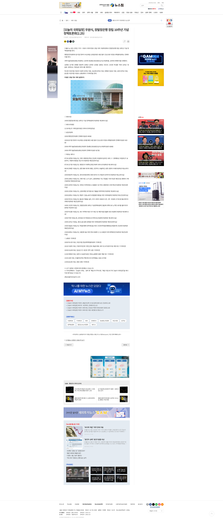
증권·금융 (129, 12)
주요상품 (69, 504)
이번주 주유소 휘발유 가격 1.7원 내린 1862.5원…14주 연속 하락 (130, 20)
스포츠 (155, 12)
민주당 (123, 321)
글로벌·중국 (108, 12)
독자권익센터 (109, 504)
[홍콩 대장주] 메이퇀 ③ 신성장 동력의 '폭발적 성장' (84, 399)
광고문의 (140, 504)
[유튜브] (147, 504)
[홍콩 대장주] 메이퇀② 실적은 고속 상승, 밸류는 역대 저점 (108, 399)
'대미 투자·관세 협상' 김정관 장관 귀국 (121, 478)
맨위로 (125, 345)
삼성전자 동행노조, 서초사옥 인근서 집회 (96, 470)
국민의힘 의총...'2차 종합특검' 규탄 (96, 478)
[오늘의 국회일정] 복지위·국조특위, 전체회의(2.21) (82, 305)
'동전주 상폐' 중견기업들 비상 (94, 439)
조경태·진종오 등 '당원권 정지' (76, 451)
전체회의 (93, 321)
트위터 (70, 41)
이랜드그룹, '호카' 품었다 (74, 455)
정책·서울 (90, 12)
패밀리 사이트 (153, 511)
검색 (162, 5)
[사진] (74, 431)
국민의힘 (115, 321)
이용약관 (132, 504)
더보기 (161, 20)
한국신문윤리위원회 (155, 507)
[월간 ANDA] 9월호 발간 (74, 453)
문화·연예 (148, 12)
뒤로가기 (69, 345)
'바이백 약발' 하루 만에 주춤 (93, 427)
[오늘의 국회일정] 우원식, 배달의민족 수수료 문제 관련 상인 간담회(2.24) (88, 303)
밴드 (73, 41)
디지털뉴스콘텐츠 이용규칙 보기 (75, 340)
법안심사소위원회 (83, 325)
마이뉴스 (161, 9)
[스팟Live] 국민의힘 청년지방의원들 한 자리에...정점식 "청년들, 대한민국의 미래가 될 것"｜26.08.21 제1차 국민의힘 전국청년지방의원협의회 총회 (151, 131)
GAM (161, 12)
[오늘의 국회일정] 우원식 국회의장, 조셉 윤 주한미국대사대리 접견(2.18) (88, 308)
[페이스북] (150, 504)
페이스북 (68, 41)
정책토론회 (71, 325)
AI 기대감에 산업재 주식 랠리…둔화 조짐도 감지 (108, 389)
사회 (101, 12)
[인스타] (159, 504)
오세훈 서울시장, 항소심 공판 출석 (121, 470)
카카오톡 (65, 41)
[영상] (151, 126)
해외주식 (152, 9)
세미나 (94, 325)
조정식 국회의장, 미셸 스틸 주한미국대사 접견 (109, 470)
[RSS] (162, 504)
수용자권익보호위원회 (121, 504)
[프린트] (128, 41)
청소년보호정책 (99, 504)
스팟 (141, 117)
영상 (71, 12)
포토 (79, 12)
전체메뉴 (61, 12)
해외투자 (117, 12)
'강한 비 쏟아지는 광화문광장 (75, 478)
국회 (86, 321)
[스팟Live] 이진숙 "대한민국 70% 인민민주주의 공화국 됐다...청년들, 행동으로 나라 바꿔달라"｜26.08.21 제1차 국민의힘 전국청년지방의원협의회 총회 (151, 163)
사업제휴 (77, 504)
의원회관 (70, 321)
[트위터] (153, 504)
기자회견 (79, 321)
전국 (142, 12)
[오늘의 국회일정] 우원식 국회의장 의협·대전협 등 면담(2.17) (85, 310)
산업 (123, 12)
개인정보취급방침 (86, 504)
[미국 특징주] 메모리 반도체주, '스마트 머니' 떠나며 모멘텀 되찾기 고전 (84, 389)
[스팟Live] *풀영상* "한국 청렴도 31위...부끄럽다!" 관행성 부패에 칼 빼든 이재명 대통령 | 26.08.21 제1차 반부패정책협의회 (151, 147)
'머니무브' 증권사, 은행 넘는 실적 (76, 458)
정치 (83, 12)
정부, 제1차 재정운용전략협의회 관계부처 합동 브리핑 (109, 478)
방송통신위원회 (104, 321)
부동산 (137, 12)
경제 (96, 12)
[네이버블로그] (156, 504)
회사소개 (61, 504)
